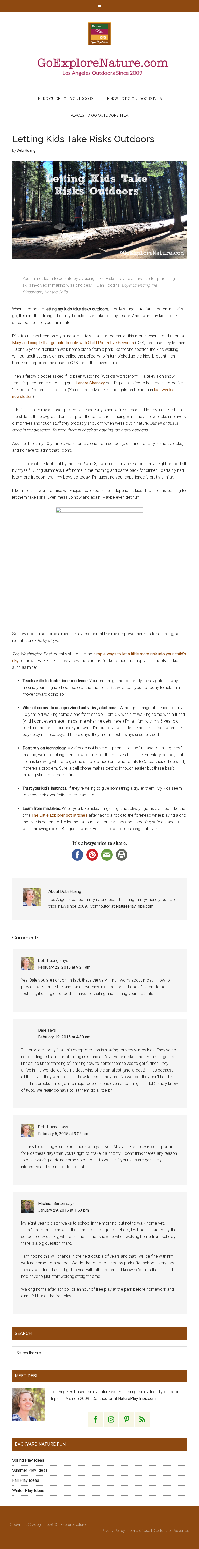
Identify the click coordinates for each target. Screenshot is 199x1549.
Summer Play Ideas (30, 1470)
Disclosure (162, 1531)
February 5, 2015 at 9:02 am (63, 1133)
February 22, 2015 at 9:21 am (64, 967)
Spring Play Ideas (28, 1460)
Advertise (181, 1531)
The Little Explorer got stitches (60, 815)
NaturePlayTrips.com (134, 906)
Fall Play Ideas (25, 1480)
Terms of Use (139, 1531)
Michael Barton (51, 1203)
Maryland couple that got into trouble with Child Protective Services (73, 342)
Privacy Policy (113, 1531)
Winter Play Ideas (28, 1490)
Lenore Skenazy (90, 383)
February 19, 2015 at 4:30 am (64, 1037)
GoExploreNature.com (99, 33)
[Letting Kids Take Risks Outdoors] (99, 210)
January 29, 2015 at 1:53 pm (63, 1210)
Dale (42, 1030)
